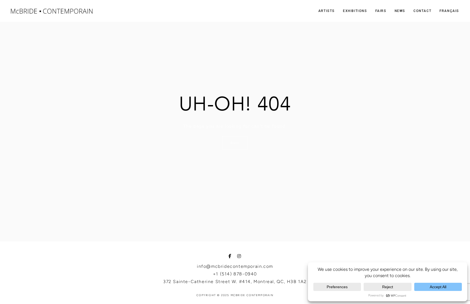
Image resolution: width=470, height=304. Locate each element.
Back (235, 143)
